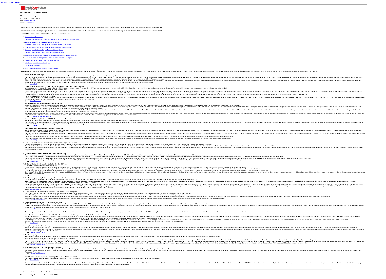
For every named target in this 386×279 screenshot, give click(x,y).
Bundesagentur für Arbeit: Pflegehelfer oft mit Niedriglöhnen (44, 50)
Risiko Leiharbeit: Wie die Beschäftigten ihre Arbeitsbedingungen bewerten (48, 47)
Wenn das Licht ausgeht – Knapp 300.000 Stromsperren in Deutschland (48, 44)
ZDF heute (33, 125)
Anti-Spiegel (33, 223)
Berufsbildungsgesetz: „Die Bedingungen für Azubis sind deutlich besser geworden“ (51, 55)
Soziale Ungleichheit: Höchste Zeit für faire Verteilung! (42, 42)
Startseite (4, 2)
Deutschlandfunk (35, 101)
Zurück (11, 2)
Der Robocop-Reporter (32, 65)
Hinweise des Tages (29, 20)
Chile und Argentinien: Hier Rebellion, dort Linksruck (41, 68)
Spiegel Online (34, 260)
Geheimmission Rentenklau (34, 37)
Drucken (18, 2)
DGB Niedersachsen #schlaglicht (40, 116)
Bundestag (33, 140)
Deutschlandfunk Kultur (37, 200)
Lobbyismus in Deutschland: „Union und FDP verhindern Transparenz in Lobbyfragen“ (52, 39)
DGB (31, 151)
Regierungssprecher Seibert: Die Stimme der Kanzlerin (42, 60)
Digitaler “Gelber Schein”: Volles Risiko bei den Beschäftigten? (44, 52)
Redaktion (31, 22)
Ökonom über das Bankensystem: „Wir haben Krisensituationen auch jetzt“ (48, 58)
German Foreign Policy (37, 232)
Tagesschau (34, 161)
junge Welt (33, 84)
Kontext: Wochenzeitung (37, 244)
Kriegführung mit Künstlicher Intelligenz (37, 63)
